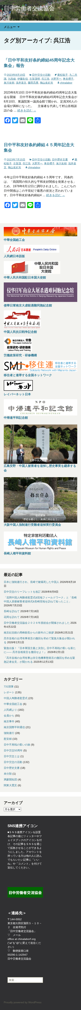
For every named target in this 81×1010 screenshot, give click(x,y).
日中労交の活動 (41, 74)
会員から (9, 715)
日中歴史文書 (60, 159)
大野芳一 (56, 78)
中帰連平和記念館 (16, 417)
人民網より (10, 709)
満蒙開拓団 (10, 779)
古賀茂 (17, 163)
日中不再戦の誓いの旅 (17, 744)
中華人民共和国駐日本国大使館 (25, 277)
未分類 (8, 773)
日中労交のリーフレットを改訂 (22, 591)
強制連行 (9, 732)
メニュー (10, 27)
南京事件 (9, 721)
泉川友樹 (9, 82)
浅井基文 (21, 82)
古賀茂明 (34, 78)
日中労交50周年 (13, 750)
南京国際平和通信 (14, 727)
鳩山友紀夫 (46, 82)
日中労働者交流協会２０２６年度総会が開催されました (37, 622)
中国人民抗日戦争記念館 (20, 331)
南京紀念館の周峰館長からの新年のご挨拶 (29, 632)
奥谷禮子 (68, 78)
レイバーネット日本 (17, 394)
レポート (9, 692)
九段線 (12, 78)
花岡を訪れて (12, 616)
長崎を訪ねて (12, 611)
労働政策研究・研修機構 (20, 355)
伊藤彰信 (22, 78)
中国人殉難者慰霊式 (16, 698)
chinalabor (66, 82)
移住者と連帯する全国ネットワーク (28, 375)
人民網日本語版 (14, 256)
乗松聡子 (62, 74)
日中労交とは (12, 756)
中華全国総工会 (14, 239)
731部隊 (9, 686)
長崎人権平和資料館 (17, 553)
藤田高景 (33, 82)
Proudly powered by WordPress (22, 1002)
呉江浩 (45, 78)
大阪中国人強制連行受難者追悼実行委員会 (32, 524)
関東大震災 (10, 785)
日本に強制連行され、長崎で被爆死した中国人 (31, 581)
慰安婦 (8, 738)
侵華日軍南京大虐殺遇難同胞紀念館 (28, 305)
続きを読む (26, 110)
